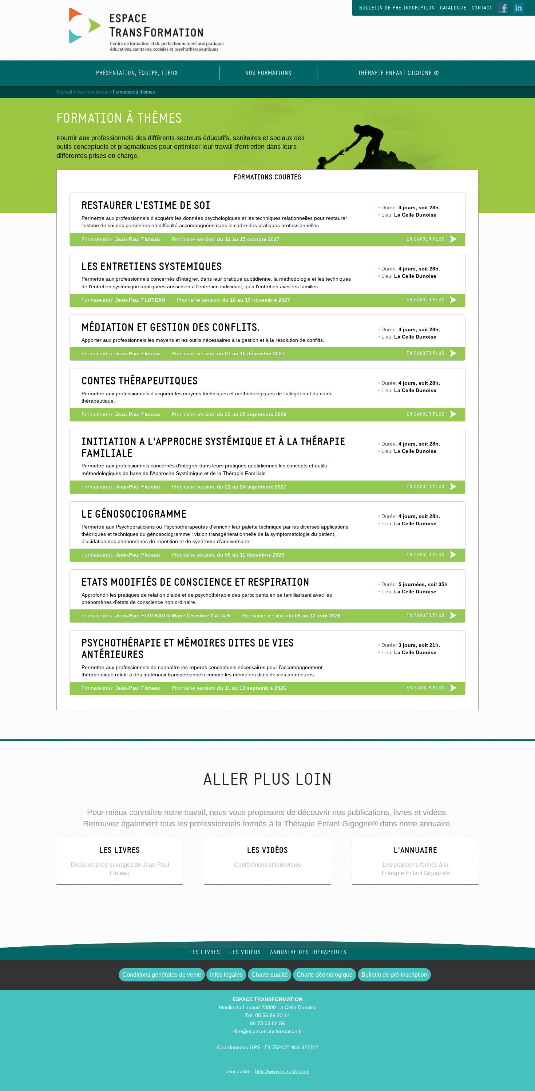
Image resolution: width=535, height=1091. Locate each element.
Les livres (204, 952)
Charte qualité (269, 975)
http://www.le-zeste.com (282, 1071)
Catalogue (453, 7)
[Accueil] (140, 26)
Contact (482, 7)
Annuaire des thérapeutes (308, 952)
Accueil (64, 92)
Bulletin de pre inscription (397, 7)
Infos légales (226, 975)
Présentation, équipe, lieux (137, 73)
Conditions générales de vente (161, 975)
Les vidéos (245, 952)
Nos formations (268, 73)
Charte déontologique (325, 975)
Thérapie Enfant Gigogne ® (398, 73)
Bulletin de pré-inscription (394, 975)
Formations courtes (291, 177)
